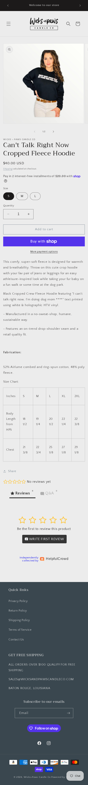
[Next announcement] (80, 5)
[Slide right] (53, 131)
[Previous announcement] (8, 5)
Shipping (7, 169)
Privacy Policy (18, 601)
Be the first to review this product (44, 529)
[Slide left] (34, 131)
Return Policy (18, 610)
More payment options (44, 251)
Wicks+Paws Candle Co (37, 777)
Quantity (8, 205)
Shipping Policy (19, 620)
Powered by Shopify (63, 777)
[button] (8, 23)
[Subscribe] (68, 713)
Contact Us (16, 639)
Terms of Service (20, 630)
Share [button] (12, 471)
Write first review (46, 539)
